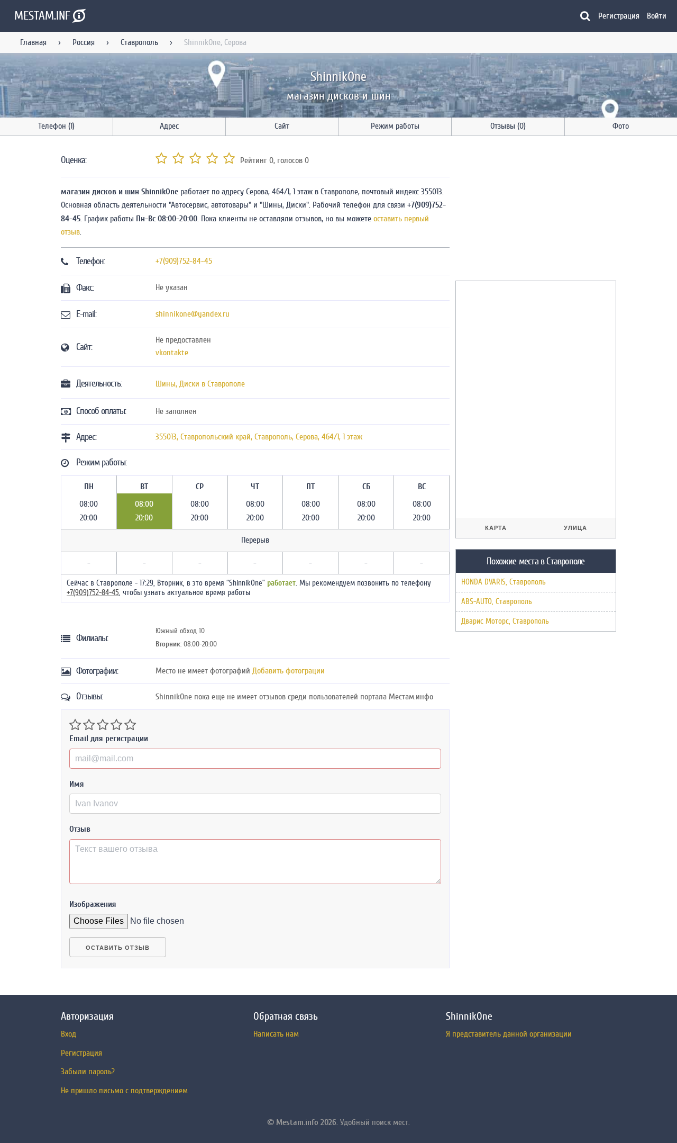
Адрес (169, 126)
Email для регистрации (108, 738)
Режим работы (395, 126)
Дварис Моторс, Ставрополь (505, 621)
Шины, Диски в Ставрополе (200, 384)
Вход (68, 1034)
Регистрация (618, 16)
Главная (33, 42)
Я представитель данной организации (509, 1034)
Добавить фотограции (288, 671)
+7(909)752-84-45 (183, 261)
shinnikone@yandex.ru (192, 314)
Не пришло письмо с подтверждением (124, 1090)
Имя (76, 784)
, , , (258, 437)
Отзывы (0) (508, 126)
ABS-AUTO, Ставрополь (496, 601)
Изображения (92, 904)
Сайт (282, 126)
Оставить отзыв (118, 947)
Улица (575, 528)
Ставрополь (139, 42)
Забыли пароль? (88, 1071)
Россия (83, 42)
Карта (496, 528)
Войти (656, 16)
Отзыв (79, 829)
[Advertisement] (534, 210)
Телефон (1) (56, 126)
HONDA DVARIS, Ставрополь (503, 582)
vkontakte (171, 352)
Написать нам (276, 1034)
